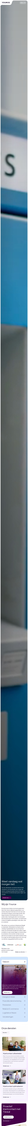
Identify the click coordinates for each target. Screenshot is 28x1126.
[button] (23, 2)
